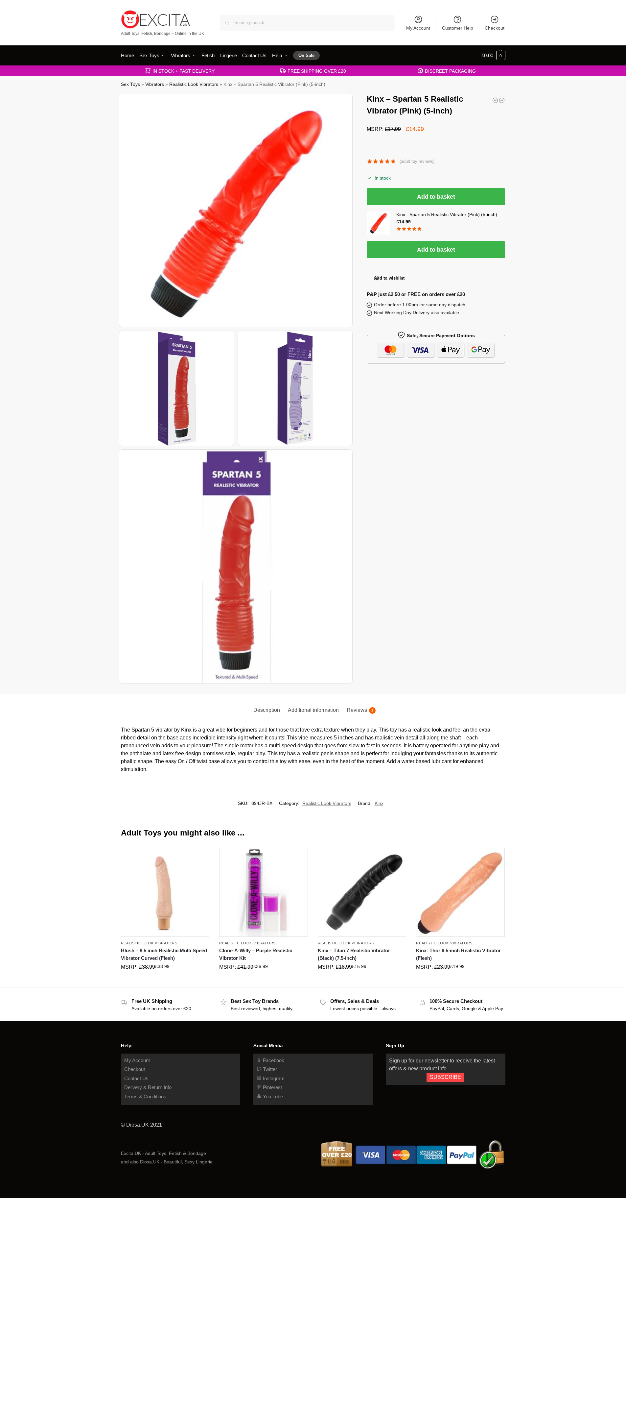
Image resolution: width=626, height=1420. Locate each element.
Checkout (494, 28)
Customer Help (457, 28)
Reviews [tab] (360, 710)
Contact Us (136, 1078)
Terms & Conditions (145, 1096)
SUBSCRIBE (445, 1077)
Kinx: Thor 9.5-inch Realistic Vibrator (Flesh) (458, 954)
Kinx (379, 803)
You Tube (272, 1096)
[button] (493, 55)
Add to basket (436, 196)
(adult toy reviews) (417, 161)
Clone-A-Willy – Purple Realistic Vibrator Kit (255, 954)
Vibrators (154, 84)
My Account (418, 28)
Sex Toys (130, 84)
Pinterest (272, 1087)
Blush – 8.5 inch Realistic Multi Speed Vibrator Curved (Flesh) (164, 954)
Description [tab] (266, 710)
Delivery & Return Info (148, 1087)
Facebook (273, 1060)
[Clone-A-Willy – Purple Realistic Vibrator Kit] (264, 892)
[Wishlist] (199, 858)
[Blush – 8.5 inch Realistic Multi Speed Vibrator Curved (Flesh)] (165, 892)
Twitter (269, 1069)
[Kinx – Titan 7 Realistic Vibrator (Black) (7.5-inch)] (362, 892)
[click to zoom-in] (236, 210)
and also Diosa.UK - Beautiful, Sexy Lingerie (167, 1161)
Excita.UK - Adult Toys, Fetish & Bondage (163, 1153)
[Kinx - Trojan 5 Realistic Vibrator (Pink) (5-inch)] (501, 100)
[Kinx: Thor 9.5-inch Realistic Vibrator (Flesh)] (495, 100)
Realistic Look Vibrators (193, 84)
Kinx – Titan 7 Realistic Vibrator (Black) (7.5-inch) (354, 954)
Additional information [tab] (313, 710)
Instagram (273, 1078)
